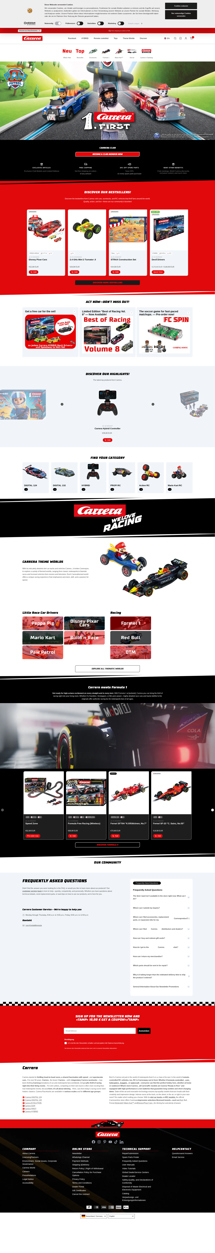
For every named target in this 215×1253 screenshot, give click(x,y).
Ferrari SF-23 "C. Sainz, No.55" (168, 823)
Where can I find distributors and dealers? (158, 929)
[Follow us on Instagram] (99, 1142)
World (28, 1168)
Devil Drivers (158, 259)
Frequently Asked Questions (147, 883)
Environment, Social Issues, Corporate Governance (39, 1162)
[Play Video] (107, 735)
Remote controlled (101, 38)
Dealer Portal (78, 1187)
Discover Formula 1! (107, 845)
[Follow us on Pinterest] (104, 1142)
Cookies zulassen (181, 6)
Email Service (178, 1157)
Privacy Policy (78, 1179)
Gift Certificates (79, 1190)
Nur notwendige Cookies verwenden (181, 14)
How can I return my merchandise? (148, 956)
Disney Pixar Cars (38, 259)
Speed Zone (31, 823)
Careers (26, 1171)
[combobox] (93, 1216)
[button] (62, 404)
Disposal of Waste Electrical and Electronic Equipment (136, 1188)
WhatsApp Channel (81, 1157)
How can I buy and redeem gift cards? (149, 938)
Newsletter (77, 1153)
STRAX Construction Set (123, 259)
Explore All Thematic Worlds (108, 669)
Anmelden (144, 1031)
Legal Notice (28, 1179)
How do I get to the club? (155, 947)
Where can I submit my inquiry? (146, 908)
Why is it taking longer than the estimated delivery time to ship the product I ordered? (159, 976)
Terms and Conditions (82, 1183)
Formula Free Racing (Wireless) (84, 823)
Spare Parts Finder (130, 1157)
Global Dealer (135, 1172)
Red (181, 1100)
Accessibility (27, 1183)
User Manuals (128, 1165)
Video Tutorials (128, 1168)
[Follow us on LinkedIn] (121, 1142)
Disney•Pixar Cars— (146, 1103)
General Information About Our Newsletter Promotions (156, 987)
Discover (143, 38)
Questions (182, 1153)
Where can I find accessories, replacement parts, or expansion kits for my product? (160, 918)
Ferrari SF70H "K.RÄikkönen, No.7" (129, 823)
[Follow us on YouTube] (110, 1142)
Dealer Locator (128, 1176)
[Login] (186, 38)
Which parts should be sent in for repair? (150, 965)
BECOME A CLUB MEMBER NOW (107, 154)
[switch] (80, 23)
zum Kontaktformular (34, 925)
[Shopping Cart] (191, 38)
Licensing (30, 1157)
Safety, (137, 1181)
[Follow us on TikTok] (116, 1142)
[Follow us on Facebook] (93, 1142)
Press (29, 1175)
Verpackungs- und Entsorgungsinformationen (134, 1198)
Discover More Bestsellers (107, 283)
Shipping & (80, 1165)
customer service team (32, 891)
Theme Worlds (128, 38)
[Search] (175, 38)
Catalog (125, 1193)
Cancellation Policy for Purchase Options (86, 1173)
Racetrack (72, 38)
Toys (115, 38)
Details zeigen (133, 23)
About (28, 1153)
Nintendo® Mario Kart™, (124, 1103)
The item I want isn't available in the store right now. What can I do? (159, 897)
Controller (107, 428)
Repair (130, 1153)
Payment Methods (80, 1161)
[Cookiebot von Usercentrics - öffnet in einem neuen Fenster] (30, 23)
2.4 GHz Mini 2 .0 (83, 259)
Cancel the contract (81, 1194)
